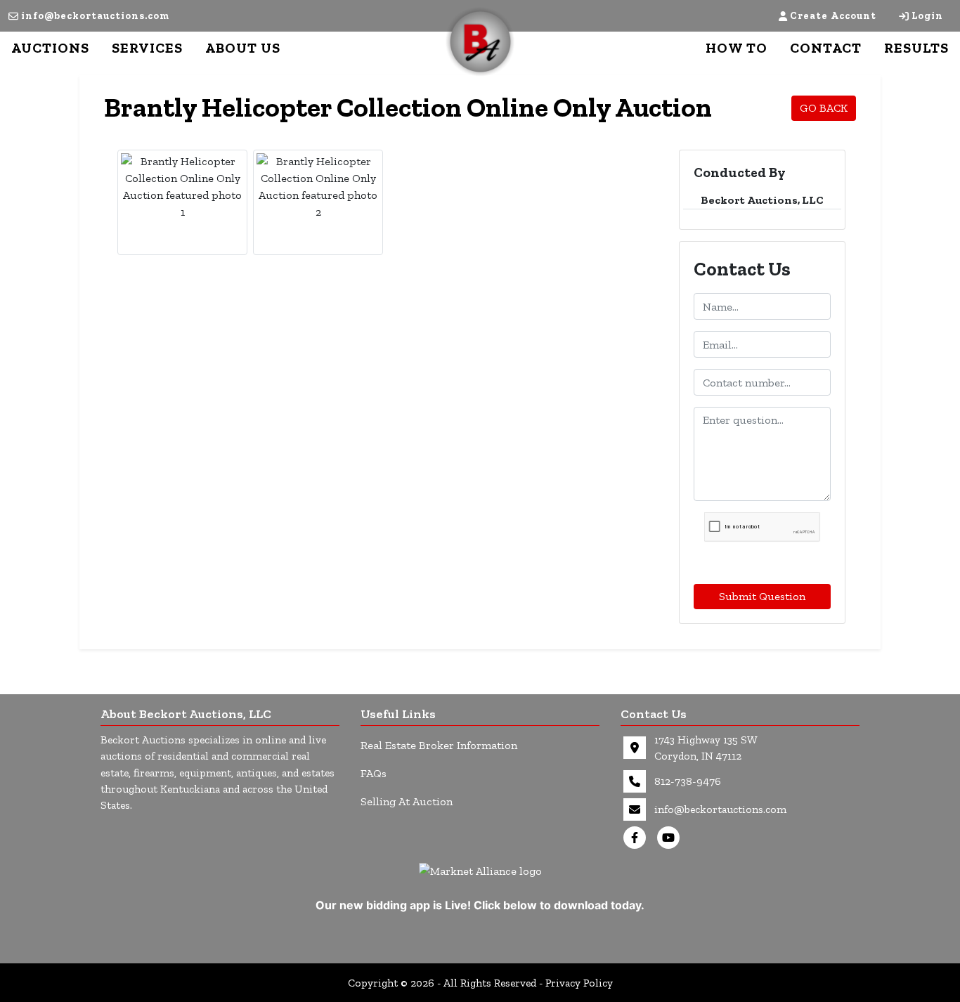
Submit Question (762, 596)
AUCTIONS (50, 47)
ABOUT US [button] (242, 47)
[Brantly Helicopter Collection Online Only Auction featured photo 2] (318, 187)
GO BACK (824, 108)
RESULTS (916, 47)
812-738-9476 (687, 781)
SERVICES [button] (147, 47)
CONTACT (826, 47)
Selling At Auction (407, 801)
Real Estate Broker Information (439, 745)
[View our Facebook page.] (637, 837)
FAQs (374, 773)
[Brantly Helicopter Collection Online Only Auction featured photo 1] (182, 187)
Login (927, 16)
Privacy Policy (579, 982)
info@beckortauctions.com (95, 16)
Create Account (833, 16)
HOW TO (736, 47)
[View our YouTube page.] (671, 837)
